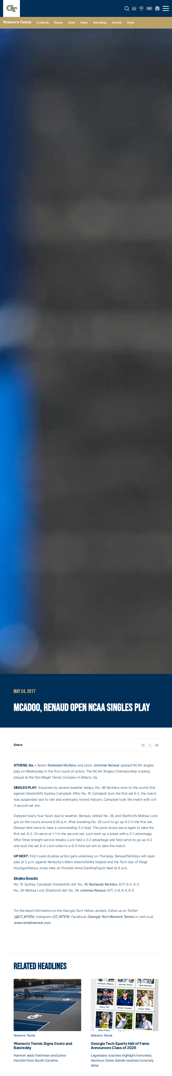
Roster (58, 22)
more (130, 22)
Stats (71, 22)
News (84, 22)
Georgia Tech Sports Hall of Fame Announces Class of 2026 (120, 1046)
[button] (127, 8)
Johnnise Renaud (106, 765)
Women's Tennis (17, 22)
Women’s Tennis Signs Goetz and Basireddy (43, 1046)
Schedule (42, 22)
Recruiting (100, 22)
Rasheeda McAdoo (62, 765)
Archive (117, 22)
